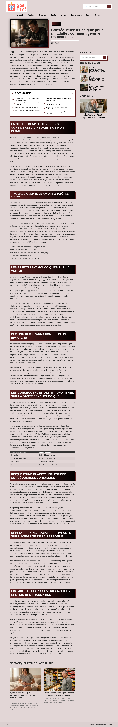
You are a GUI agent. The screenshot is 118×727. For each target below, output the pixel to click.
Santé (56, 24)
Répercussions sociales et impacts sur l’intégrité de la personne (57, 108)
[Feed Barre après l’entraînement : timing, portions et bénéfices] (84, 69)
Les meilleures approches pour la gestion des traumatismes (59, 112)
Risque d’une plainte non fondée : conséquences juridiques (56, 103)
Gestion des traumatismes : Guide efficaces (27, 110)
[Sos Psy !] (16, 6)
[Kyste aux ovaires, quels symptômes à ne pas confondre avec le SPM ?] (25, 679)
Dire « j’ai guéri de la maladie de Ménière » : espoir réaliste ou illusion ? (94, 116)
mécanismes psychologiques (57, 73)
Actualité (47, 689)
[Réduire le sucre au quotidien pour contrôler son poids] (84, 78)
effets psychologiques (40, 280)
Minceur (91, 76)
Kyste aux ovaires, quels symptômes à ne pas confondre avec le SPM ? (24, 695)
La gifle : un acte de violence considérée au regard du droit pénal (27, 99)
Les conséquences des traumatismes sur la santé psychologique (58, 99)
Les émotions (62, 280)
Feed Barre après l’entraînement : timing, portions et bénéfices (97, 70)
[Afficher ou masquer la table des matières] (52, 93)
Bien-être (91, 67)
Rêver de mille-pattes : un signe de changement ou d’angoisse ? (97, 88)
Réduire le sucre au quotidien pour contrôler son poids (96, 79)
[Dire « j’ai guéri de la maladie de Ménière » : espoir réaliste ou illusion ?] (93, 106)
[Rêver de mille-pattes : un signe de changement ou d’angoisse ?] (84, 87)
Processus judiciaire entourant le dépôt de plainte (29, 103)
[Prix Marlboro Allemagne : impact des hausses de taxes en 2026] (59, 679)
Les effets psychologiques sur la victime (26, 107)
